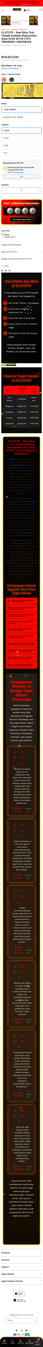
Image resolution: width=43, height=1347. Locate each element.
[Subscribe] (34, 1320)
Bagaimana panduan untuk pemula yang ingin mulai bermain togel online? (21, 651)
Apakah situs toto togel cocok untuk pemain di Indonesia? (20, 629)
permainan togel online (19, 465)
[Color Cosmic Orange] (4, 79)
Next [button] (41, 3)
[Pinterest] (10, 271)
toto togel (24, 532)
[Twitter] (6, 271)
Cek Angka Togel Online (21, 219)
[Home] (17, 9)
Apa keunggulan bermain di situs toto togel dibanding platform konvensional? (21, 643)
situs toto (20, 540)
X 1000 (6, 138)
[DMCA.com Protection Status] (8, 366)
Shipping (12, 60)
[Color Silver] (19, 79)
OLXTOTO (10, 459)
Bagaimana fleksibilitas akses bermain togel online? (21, 622)
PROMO (4, 1343)
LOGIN (12, 1343)
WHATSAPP (29, 1343)
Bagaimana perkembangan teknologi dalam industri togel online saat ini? (20, 665)
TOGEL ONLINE (9, 110)
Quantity (5, 185)
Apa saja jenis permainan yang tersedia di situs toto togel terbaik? (21, 615)
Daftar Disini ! (25, 5)
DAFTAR (21, 1343)
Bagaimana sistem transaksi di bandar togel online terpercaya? (21, 636)
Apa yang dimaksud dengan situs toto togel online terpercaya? (21, 601)
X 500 (5, 145)
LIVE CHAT (37, 1343)
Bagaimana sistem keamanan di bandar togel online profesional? (21, 608)
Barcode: (16, 45)
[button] (2, 10)
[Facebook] (2, 271)
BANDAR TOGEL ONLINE (13, 117)
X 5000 (6, 131)
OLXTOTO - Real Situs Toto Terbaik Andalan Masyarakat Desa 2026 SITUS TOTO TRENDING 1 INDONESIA (21, 3)
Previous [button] (2, 3)
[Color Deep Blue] (11, 79)
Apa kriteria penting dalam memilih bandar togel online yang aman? (20, 658)
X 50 (5, 153)
